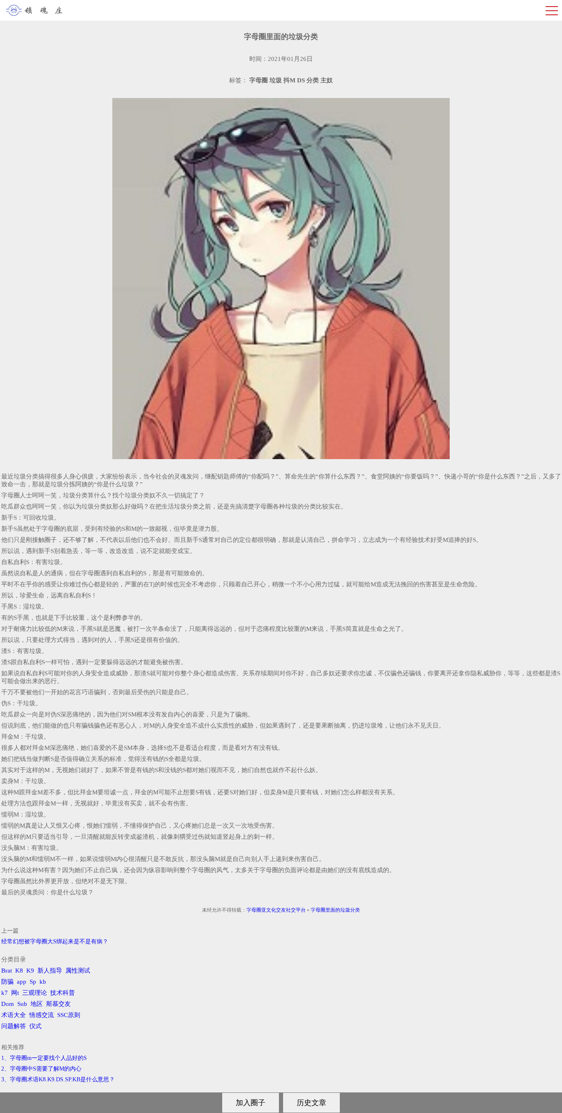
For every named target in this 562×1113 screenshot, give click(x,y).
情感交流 (41, 1015)
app (21, 981)
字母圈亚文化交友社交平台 (276, 910)
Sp (33, 981)
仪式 (35, 1026)
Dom (7, 1004)
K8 (19, 970)
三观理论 (34, 992)
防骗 (7, 981)
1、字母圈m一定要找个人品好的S (44, 1058)
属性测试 (77, 970)
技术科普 (62, 992)
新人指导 (49, 970)
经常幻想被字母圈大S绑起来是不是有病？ (54, 941)
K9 (30, 970)
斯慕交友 (58, 1004)
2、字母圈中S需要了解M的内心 (41, 1069)
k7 (4, 992)
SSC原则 (68, 1015)
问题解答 (13, 1026)
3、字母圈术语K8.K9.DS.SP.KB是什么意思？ (58, 1079)
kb (42, 981)
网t (15, 992)
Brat (6, 970)
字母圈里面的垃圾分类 (335, 910)
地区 (36, 1004)
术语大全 (13, 1015)
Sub (22, 1004)
